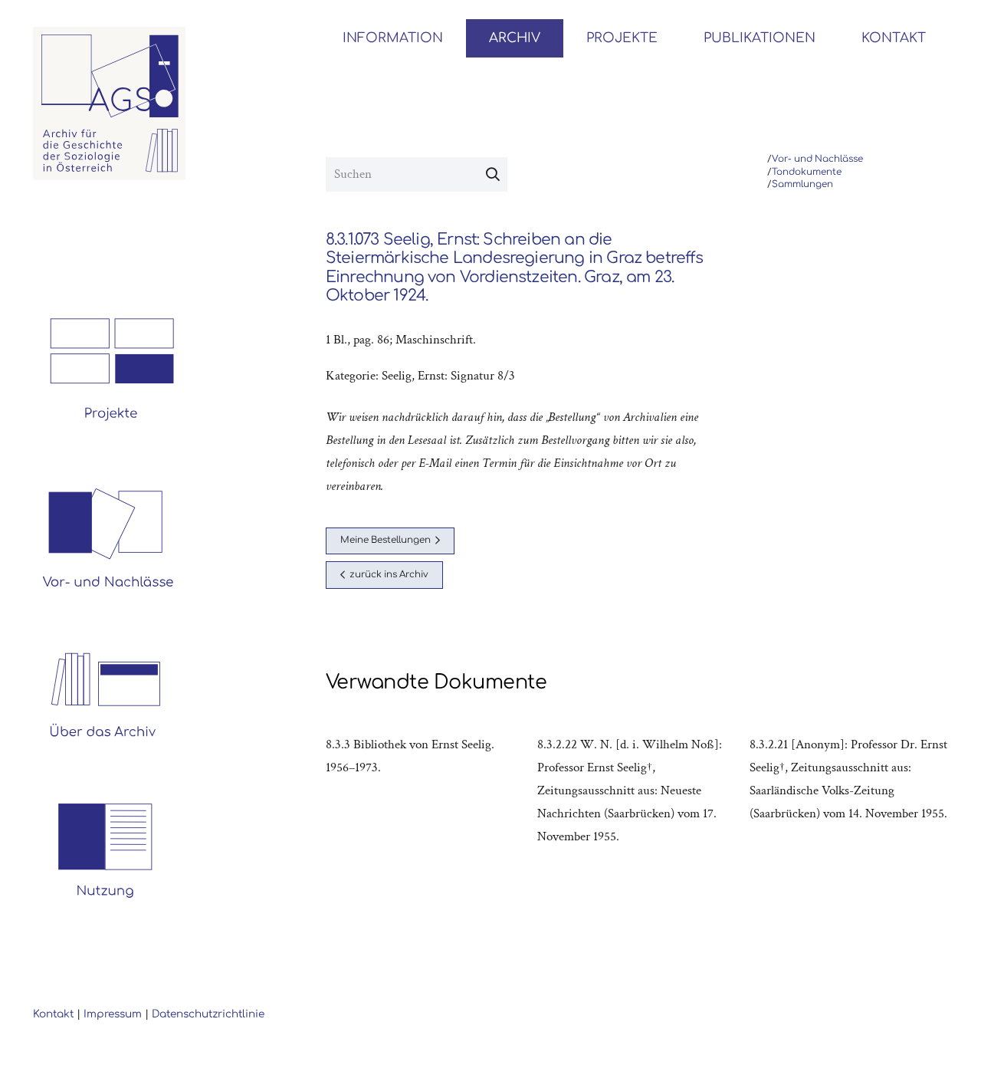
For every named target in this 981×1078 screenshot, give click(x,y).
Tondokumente (807, 172)
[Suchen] (493, 175)
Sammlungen (802, 184)
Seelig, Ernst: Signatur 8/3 (448, 375)
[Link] (109, 103)
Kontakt (53, 1014)
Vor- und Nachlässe (817, 159)
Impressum (113, 1014)
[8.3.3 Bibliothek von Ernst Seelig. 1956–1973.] (425, 790)
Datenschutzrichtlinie (208, 1014)
